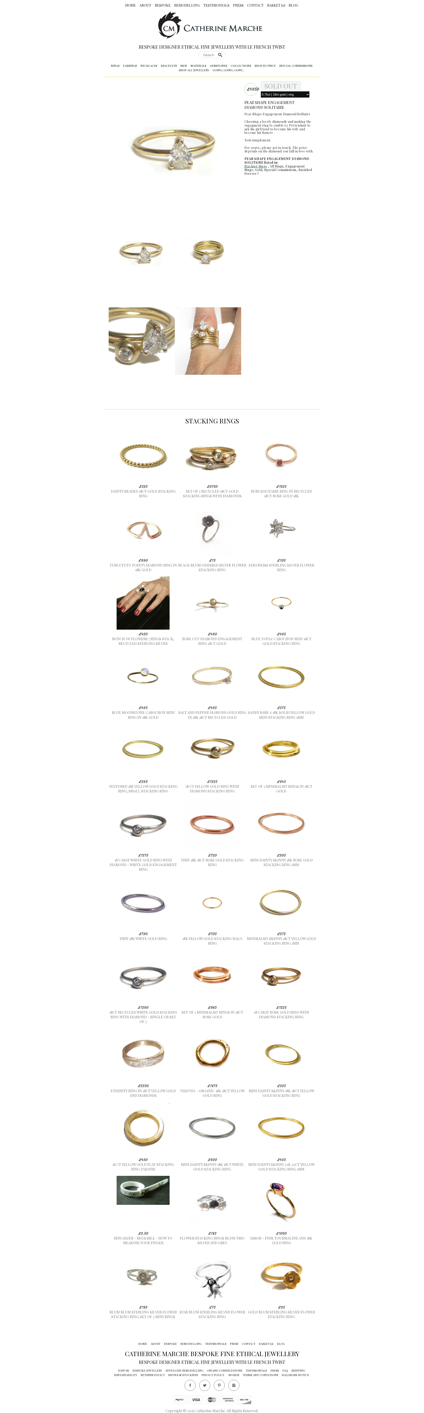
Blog (293, 5)
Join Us (123, 1370)
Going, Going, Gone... (228, 70)
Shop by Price (265, 65)
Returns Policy (153, 1375)
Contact (255, 5)
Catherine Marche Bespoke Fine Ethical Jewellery (212, 1353)
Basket (276, 5)
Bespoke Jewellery (147, 1370)
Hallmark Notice (295, 1375)
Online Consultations (224, 1370)
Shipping (298, 1370)
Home (130, 5)
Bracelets (169, 65)
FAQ (285, 1370)
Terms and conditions (260, 1375)
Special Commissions (295, 65)
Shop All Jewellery (194, 70)
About (145, 5)
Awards (233, 1375)
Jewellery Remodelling (184, 1370)
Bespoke (163, 5)
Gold (258, 170)
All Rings (276, 166)
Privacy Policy (212, 1375)
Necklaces (148, 65)
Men (183, 65)
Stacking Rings (255, 166)
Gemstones (218, 65)
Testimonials (216, 5)
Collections (241, 65)
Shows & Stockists (183, 1375)
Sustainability (125, 1375)
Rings (115, 65)
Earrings (130, 65)
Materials (198, 65)
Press (238, 5)
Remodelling (187, 5)
